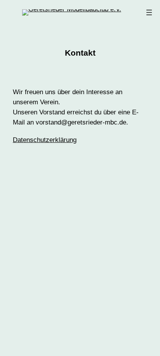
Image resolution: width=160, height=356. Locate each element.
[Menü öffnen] (149, 12)
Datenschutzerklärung (45, 140)
